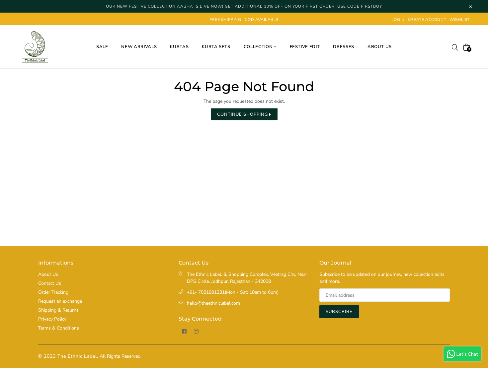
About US (379, 47)
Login (398, 19)
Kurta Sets (216, 47)
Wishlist (459, 19)
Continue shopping (243, 114)
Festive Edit (305, 47)
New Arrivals (139, 47)
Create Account (427, 19)
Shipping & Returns (58, 310)
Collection (259, 47)
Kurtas (179, 47)
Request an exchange (60, 301)
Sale (102, 47)
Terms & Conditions (58, 328)
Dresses (343, 47)
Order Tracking (53, 292)
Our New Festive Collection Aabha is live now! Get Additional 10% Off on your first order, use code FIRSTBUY (244, 6)
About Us (48, 274)
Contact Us (49, 283)
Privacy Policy (52, 319)
